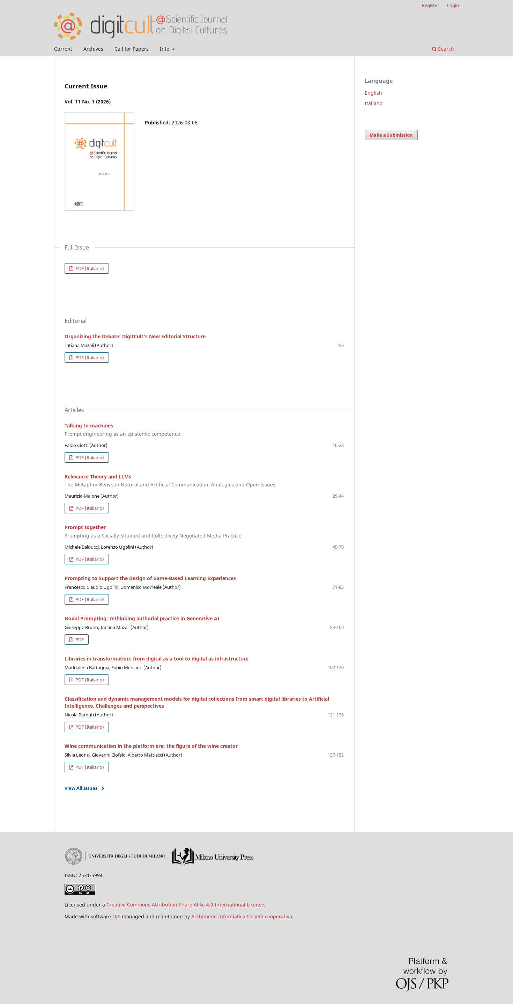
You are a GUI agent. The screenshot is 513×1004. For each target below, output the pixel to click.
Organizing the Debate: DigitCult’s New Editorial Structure (135, 336)
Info (165, 48)
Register (430, 5)
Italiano (373, 103)
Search (445, 48)
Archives (93, 48)
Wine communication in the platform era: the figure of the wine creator (151, 746)
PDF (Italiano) (89, 268)
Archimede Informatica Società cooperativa (241, 916)
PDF (79, 639)
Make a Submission (391, 135)
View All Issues (81, 788)
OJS (116, 916)
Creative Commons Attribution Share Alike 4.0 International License (185, 904)
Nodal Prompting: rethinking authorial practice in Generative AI (142, 618)
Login (453, 5)
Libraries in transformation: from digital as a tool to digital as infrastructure (156, 658)
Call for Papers (131, 48)
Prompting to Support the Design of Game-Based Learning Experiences (150, 578)
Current (63, 48)
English (373, 92)
